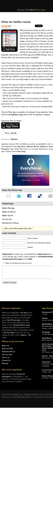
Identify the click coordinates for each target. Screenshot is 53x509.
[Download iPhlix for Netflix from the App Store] (9, 40)
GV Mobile (46, 333)
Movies (36, 146)
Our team (24, 313)
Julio (49, 373)
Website (14, 139)
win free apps (9, 333)
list (30, 335)
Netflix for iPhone (9, 212)
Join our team (7, 355)
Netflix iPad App (8, 209)
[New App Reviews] (8, 14)
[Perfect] (10, 26)
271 (43, 353)
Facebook (30, 196)
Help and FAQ (7, 349)
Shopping (5, 149)
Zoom (13, 26)
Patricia (46, 365)
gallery (23, 335)
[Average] (6, 26)
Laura (45, 315)
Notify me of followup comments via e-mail (18, 264)
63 (43, 359)
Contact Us (6, 361)
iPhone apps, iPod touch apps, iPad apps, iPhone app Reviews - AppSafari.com (29, 5)
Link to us (5, 358)
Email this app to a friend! (8, 196)
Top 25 (21, 14)
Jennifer (45, 379)
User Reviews (15, 26)
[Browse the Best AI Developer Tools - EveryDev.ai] (30, 170)
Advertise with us (8, 352)
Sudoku (45, 319)
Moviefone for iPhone (10, 223)
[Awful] (2, 26)
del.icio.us (41, 196)
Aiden (45, 373)
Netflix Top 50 (7, 216)
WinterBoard (47, 339)
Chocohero (46, 362)
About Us (5, 346)
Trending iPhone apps (21, 325)
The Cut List (6, 220)
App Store (21, 146)
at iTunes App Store (10, 125)
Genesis (47, 341)
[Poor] (4, 26)
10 (43, 365)
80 (43, 341)
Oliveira (47, 353)
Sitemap (5, 364)
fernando (47, 359)
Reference (44, 146)
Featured (29, 146)
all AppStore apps (16, 114)
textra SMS (46, 335)
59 (43, 327)
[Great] (8, 26)
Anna (45, 321)
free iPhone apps (13, 320)
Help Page (22, 151)
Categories (33, 14)
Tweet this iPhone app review (19, 196)
